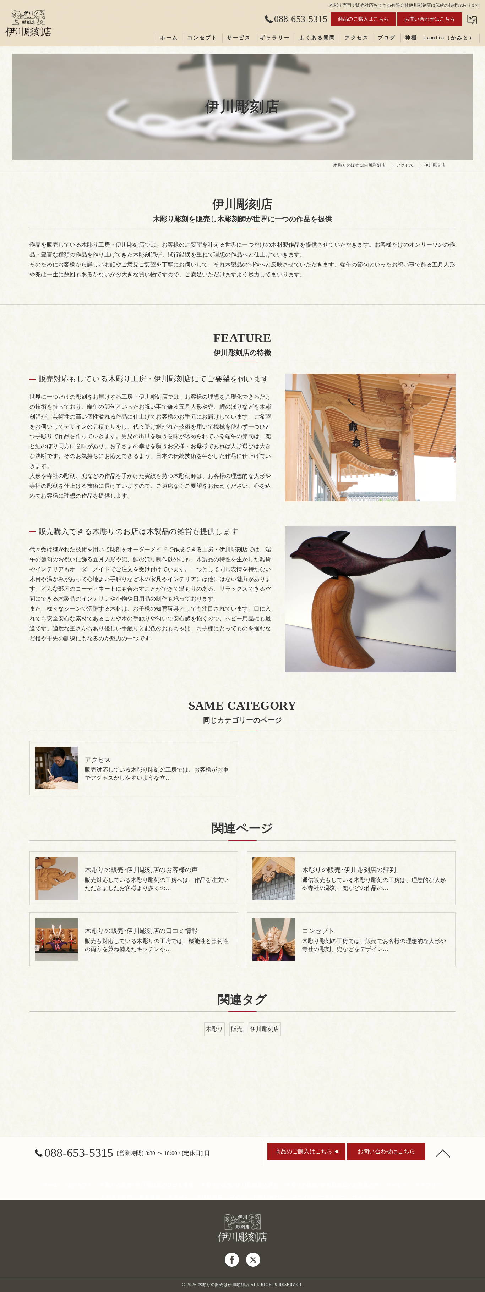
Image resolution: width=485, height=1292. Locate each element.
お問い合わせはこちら (429, 19)
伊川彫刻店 (264, 1029)
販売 (237, 1029)
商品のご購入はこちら (363, 19)
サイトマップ (369, 1196)
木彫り (214, 1029)
